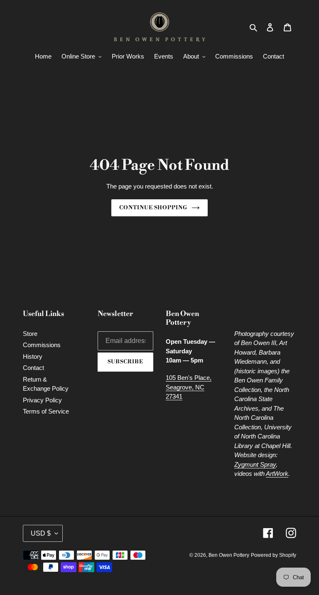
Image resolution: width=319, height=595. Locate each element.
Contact (33, 367)
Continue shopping (153, 207)
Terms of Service (46, 411)
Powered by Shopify (273, 555)
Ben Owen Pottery (229, 555)
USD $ (41, 533)
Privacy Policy (42, 400)
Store (30, 333)
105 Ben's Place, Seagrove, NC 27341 (188, 387)
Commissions (42, 344)
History (32, 356)
